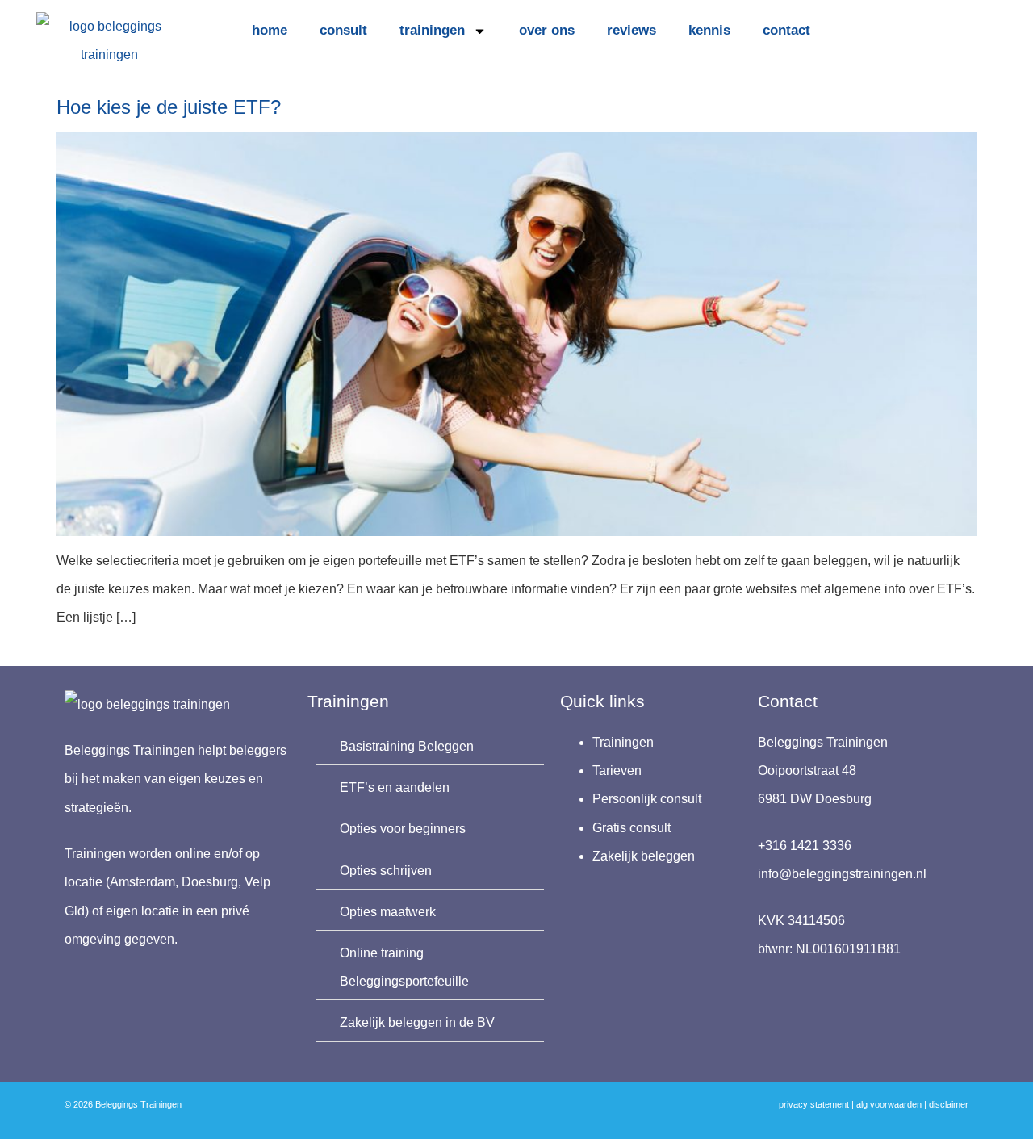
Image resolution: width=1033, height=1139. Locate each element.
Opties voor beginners (403, 828)
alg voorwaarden (889, 1104)
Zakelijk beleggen (643, 856)
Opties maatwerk (388, 912)
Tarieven (617, 770)
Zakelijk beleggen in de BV (417, 1022)
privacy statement (814, 1104)
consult (343, 30)
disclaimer (948, 1104)
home (269, 30)
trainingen (432, 30)
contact (786, 30)
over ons (547, 30)
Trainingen (623, 742)
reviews (631, 30)
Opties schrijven (386, 870)
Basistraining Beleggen (407, 746)
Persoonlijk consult (646, 799)
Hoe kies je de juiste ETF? (168, 107)
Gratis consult (631, 828)
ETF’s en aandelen (395, 787)
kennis (709, 30)
